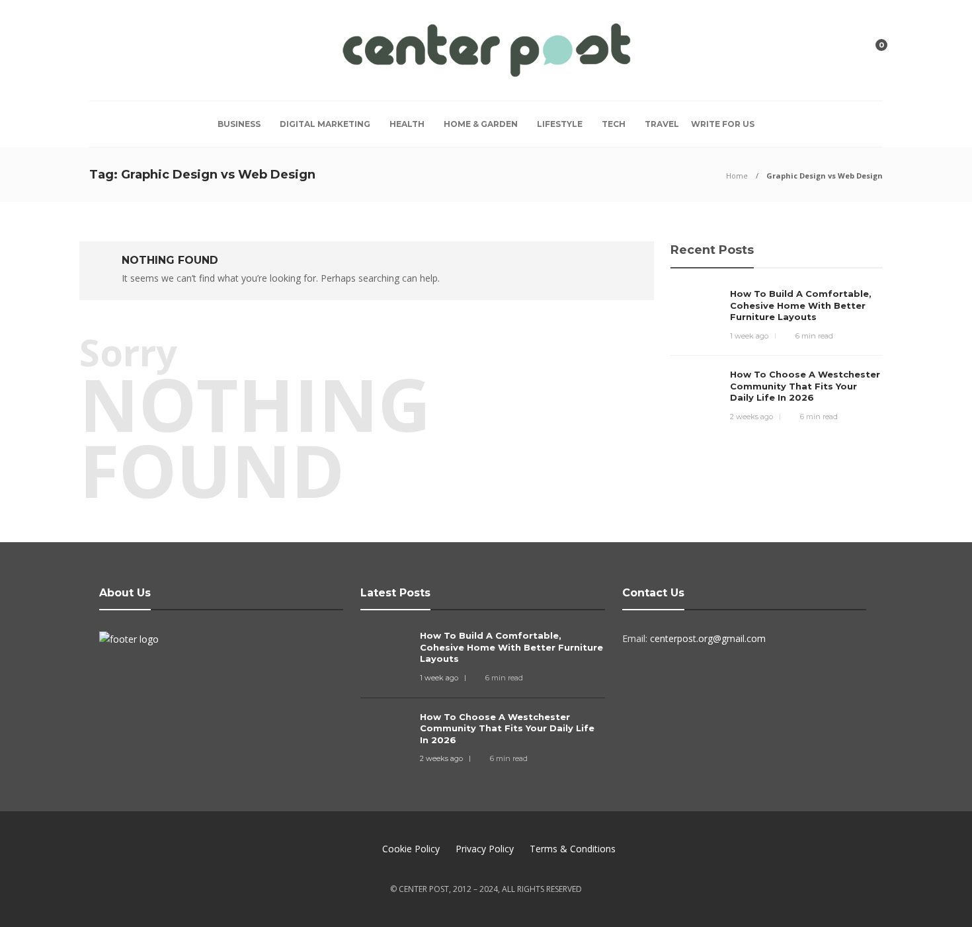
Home (737, 176)
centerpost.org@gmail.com (708, 638)
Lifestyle (560, 124)
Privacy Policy (485, 848)
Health (407, 124)
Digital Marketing (325, 124)
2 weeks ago (751, 416)
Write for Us (722, 124)
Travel (662, 124)
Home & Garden (481, 124)
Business (239, 124)
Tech (614, 124)
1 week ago (749, 336)
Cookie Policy (411, 848)
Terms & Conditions (573, 848)
